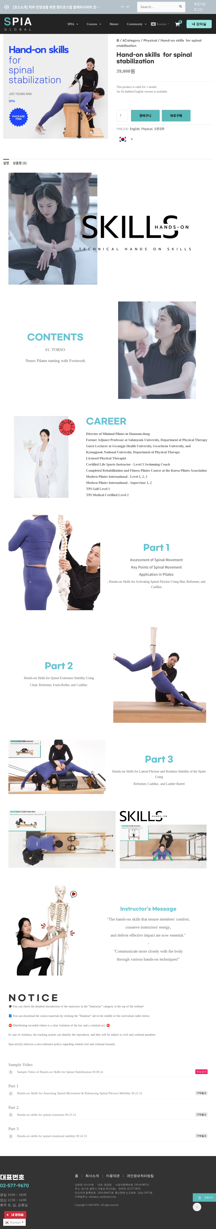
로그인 (198, 9)
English (135, 129)
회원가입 (200, 4)
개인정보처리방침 (140, 1176)
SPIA (71, 24)
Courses (92, 24)
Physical (150, 40)
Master (114, 24)
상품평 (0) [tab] (20, 163)
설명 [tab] (6, 163)
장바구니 (145, 115)
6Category (131, 40)
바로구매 (176, 115)
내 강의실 (199, 24)
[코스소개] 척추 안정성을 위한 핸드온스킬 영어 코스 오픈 (53, 5)
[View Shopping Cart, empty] (177, 25)
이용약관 (113, 1176)
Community (135, 24)
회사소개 (92, 1176)
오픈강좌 (159, 129)
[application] (76, 24)
